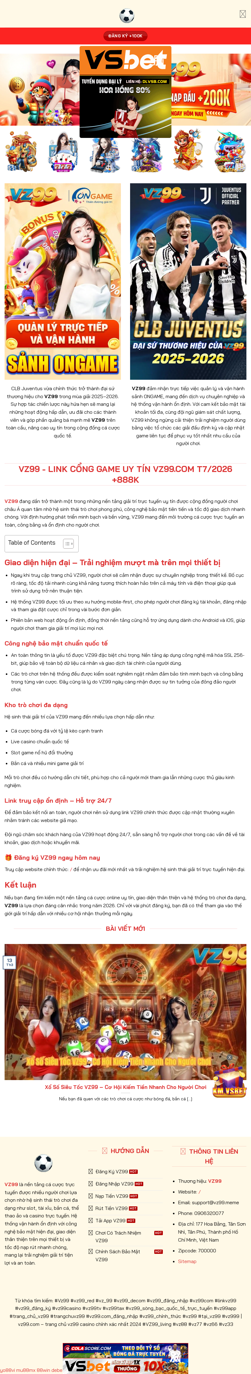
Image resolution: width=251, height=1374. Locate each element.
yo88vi (7, 1370)
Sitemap (187, 1261)
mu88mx (26, 1370)
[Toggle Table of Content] (65, 544)
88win (43, 1370)
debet (58, 1370)
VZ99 (215, 1181)
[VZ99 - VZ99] (125, 14)
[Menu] (242, 13)
